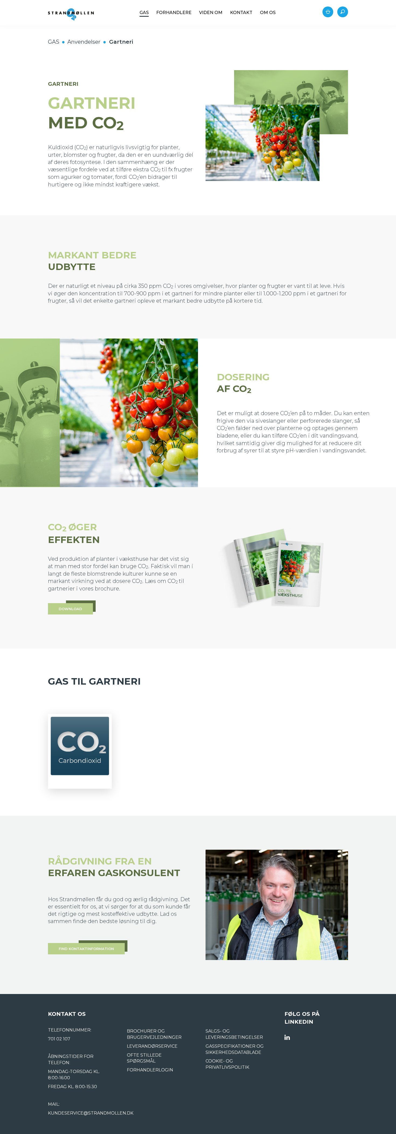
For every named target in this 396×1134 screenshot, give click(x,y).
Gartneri (121, 42)
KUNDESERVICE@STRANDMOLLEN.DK (90, 1113)
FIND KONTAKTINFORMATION (86, 949)
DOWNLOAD (70, 609)
